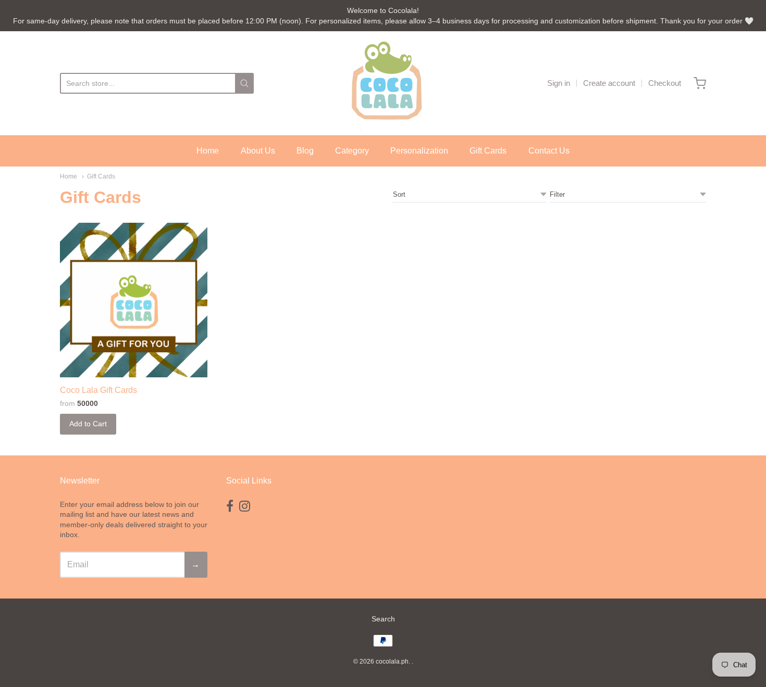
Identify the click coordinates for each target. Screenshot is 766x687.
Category (352, 150)
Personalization (419, 150)
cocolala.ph (392, 661)
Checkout (664, 83)
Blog (305, 150)
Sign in (558, 83)
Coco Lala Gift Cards (98, 390)
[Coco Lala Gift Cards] (133, 300)
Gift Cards (488, 150)
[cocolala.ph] (383, 83)
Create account (609, 83)
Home (207, 150)
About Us (258, 150)
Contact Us (549, 150)
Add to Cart (88, 423)
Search (383, 619)
